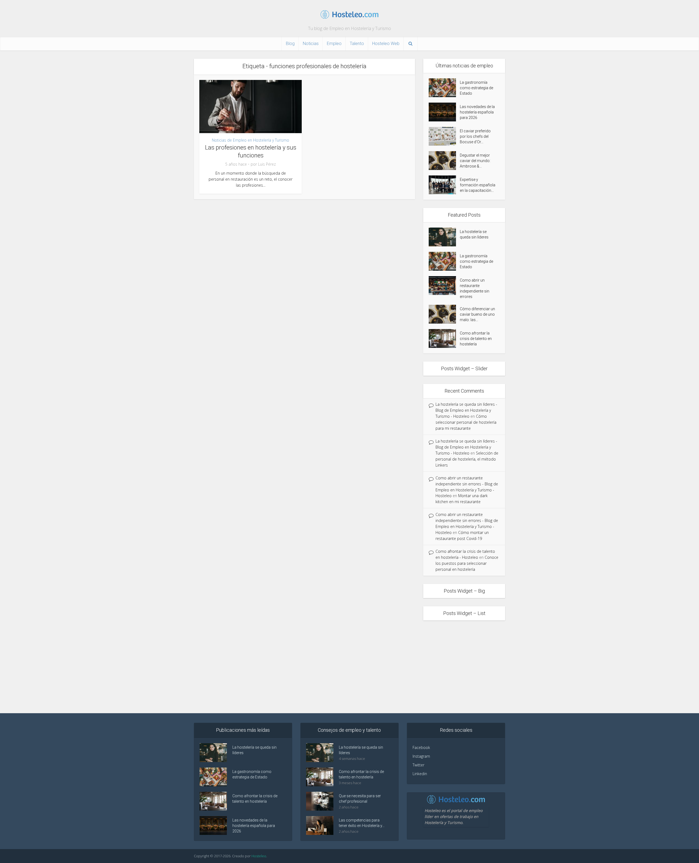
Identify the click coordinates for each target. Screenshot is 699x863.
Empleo (334, 43)
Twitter (418, 765)
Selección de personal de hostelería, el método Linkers (467, 459)
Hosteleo (258, 855)
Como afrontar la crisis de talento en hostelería (476, 338)
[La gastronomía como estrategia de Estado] (444, 87)
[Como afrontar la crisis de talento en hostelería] (444, 338)
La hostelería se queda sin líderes (474, 234)
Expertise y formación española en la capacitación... (477, 185)
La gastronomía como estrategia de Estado (476, 87)
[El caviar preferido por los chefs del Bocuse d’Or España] (444, 136)
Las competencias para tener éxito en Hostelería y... (361, 823)
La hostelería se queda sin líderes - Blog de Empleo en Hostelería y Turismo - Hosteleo (466, 410)
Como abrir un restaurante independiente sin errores (474, 288)
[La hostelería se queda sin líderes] (444, 237)
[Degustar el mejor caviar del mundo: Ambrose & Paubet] (444, 160)
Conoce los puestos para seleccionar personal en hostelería (467, 563)
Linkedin (420, 773)
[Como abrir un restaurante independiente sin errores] (444, 285)
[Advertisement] (349, 667)
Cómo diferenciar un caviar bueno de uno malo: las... (477, 314)
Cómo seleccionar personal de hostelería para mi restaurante (466, 422)
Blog (290, 43)
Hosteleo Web (385, 43)
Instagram (421, 756)
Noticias (311, 43)
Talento (357, 43)
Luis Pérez (267, 164)
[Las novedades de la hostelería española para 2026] (444, 112)
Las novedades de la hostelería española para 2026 (477, 112)
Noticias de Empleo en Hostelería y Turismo (250, 140)
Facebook (421, 747)
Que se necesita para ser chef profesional (360, 799)
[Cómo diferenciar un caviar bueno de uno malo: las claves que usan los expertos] (444, 314)
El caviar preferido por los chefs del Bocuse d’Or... (475, 136)
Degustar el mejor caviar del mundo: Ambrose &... (475, 160)
